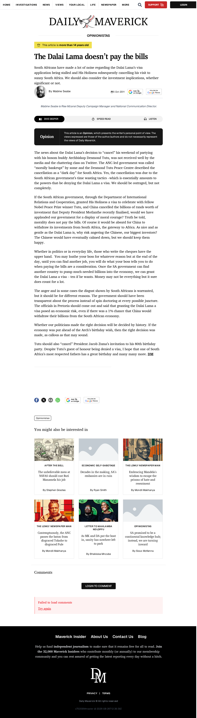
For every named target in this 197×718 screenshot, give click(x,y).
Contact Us (123, 636)
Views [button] (59, 4)
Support (153, 4)
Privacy (92, 693)
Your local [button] (77, 4)
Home (6, 4)
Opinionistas (42, 418)
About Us (99, 636)
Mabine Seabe (62, 91)
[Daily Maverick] (98, 21)
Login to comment (98, 586)
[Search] (140, 5)
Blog (142, 636)
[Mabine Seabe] (40, 91)
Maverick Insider (70, 636)
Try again (44, 608)
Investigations (26, 4)
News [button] (46, 4)
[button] (135, 92)
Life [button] (92, 4)
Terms (106, 693)
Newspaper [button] (108, 4)
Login (183, 4)
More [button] (125, 4)
